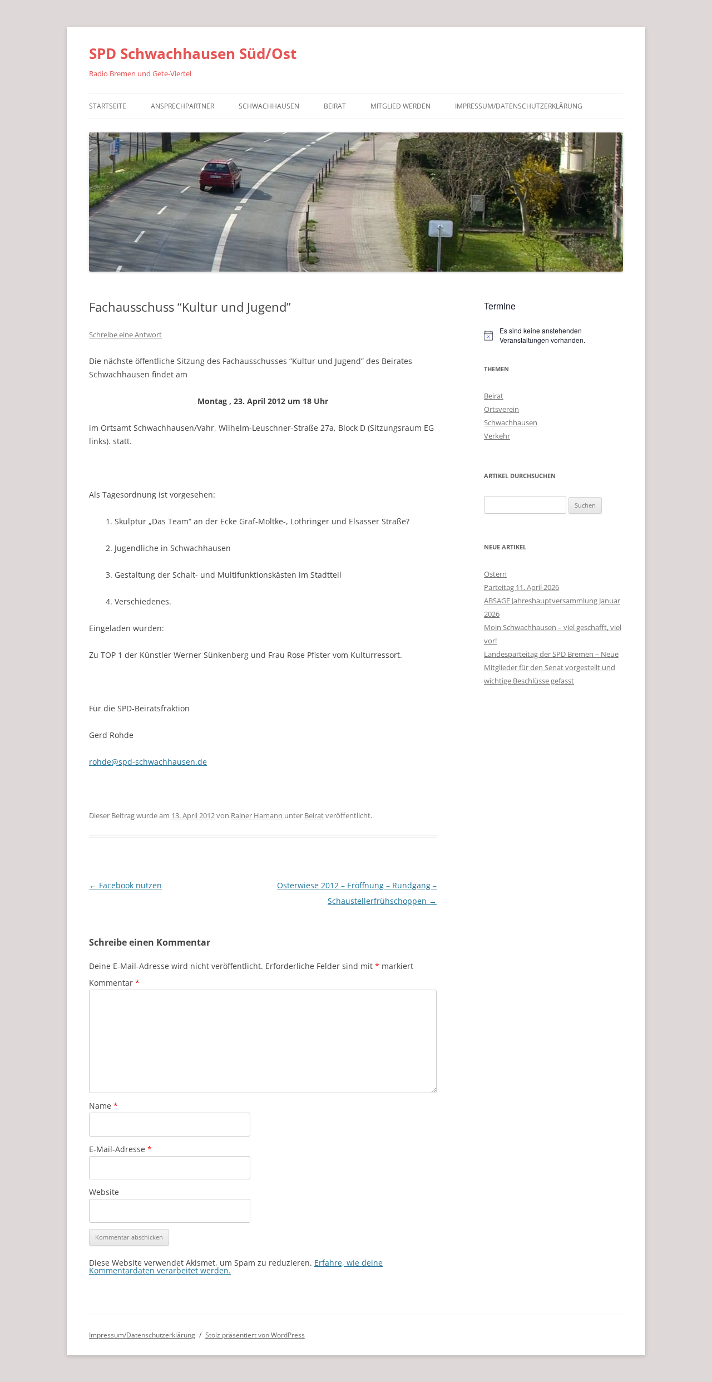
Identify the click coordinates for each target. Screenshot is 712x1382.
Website (104, 1192)
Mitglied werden (400, 106)
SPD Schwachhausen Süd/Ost (192, 53)
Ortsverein (501, 409)
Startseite (107, 106)
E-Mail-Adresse (120, 1149)
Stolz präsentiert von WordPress (255, 1335)
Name (103, 1105)
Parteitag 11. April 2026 (521, 587)
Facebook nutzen (125, 885)
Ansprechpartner (182, 106)
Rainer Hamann (257, 815)
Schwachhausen (269, 106)
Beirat (335, 106)
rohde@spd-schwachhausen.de (148, 761)
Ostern (495, 574)
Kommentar (114, 982)
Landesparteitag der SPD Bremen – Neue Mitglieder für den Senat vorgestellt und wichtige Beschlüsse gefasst (551, 667)
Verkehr (497, 436)
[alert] (553, 335)
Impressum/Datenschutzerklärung (518, 106)
